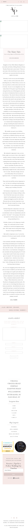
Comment (14, 327)
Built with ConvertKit (13, 478)
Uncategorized (14, 58)
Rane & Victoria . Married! (17, 310)
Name (14, 342)
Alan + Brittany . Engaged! (10, 307)
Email (14, 346)
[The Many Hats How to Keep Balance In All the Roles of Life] (14, 41)
